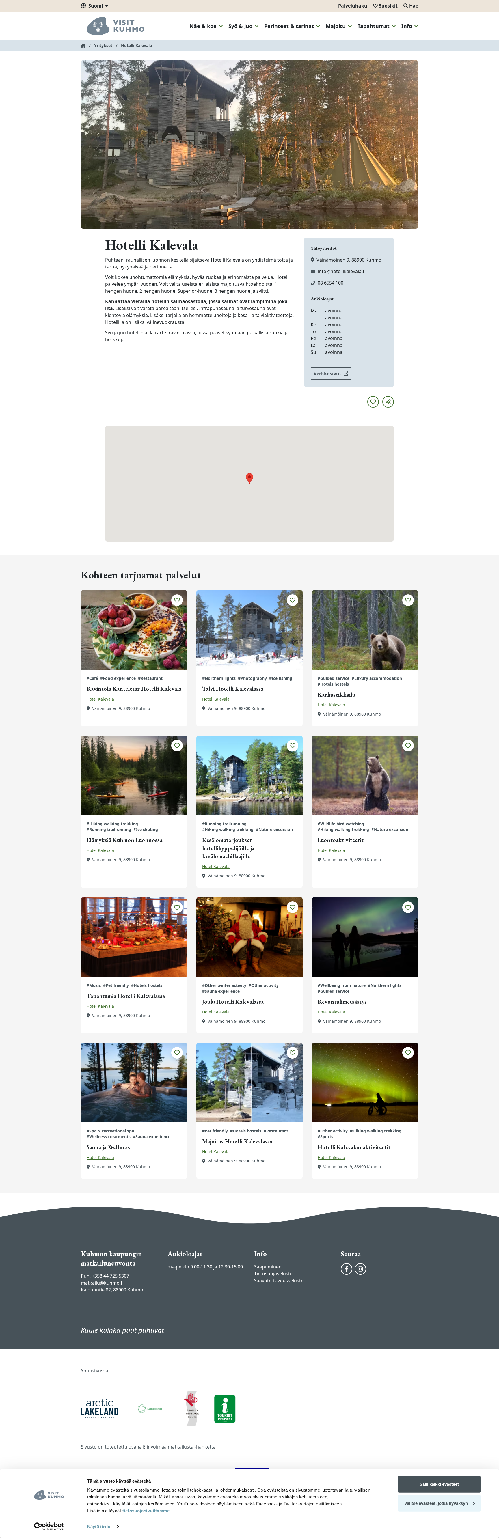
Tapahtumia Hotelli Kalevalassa (126, 996)
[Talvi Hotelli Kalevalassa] (249, 630)
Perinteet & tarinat (289, 26)
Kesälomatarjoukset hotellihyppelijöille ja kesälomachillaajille (228, 848)
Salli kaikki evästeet (439, 1484)
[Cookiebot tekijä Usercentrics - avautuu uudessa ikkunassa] (49, 1526)
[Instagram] (360, 1269)
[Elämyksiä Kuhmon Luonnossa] (134, 775)
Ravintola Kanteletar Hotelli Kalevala (134, 689)
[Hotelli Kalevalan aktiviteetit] (365, 1082)
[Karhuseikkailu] (365, 630)
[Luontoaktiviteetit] (365, 775)
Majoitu (336, 26)
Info (406, 26)
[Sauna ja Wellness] (134, 1082)
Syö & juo (240, 26)
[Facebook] (346, 1269)
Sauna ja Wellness (108, 1147)
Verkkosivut (327, 373)
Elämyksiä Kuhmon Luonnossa (124, 840)
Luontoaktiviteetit (341, 840)
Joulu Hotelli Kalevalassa (233, 1001)
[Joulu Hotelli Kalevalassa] (249, 937)
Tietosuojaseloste (273, 1273)
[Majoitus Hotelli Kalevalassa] (249, 1082)
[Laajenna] (221, 26)
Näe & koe (203, 26)
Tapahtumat (374, 26)
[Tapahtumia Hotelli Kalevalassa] (134, 937)
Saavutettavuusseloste (279, 1280)
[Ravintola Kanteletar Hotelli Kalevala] (134, 630)
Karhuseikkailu (336, 694)
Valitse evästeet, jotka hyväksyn (436, 1502)
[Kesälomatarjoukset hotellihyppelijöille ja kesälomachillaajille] (249, 775)
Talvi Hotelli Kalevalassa (232, 689)
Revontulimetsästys (342, 1001)
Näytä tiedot (99, 1526)
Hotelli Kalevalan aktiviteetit (354, 1147)
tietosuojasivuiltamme (145, 1510)
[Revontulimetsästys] (365, 937)
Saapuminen (268, 1266)
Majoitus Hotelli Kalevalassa (237, 1141)
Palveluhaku (352, 6)
